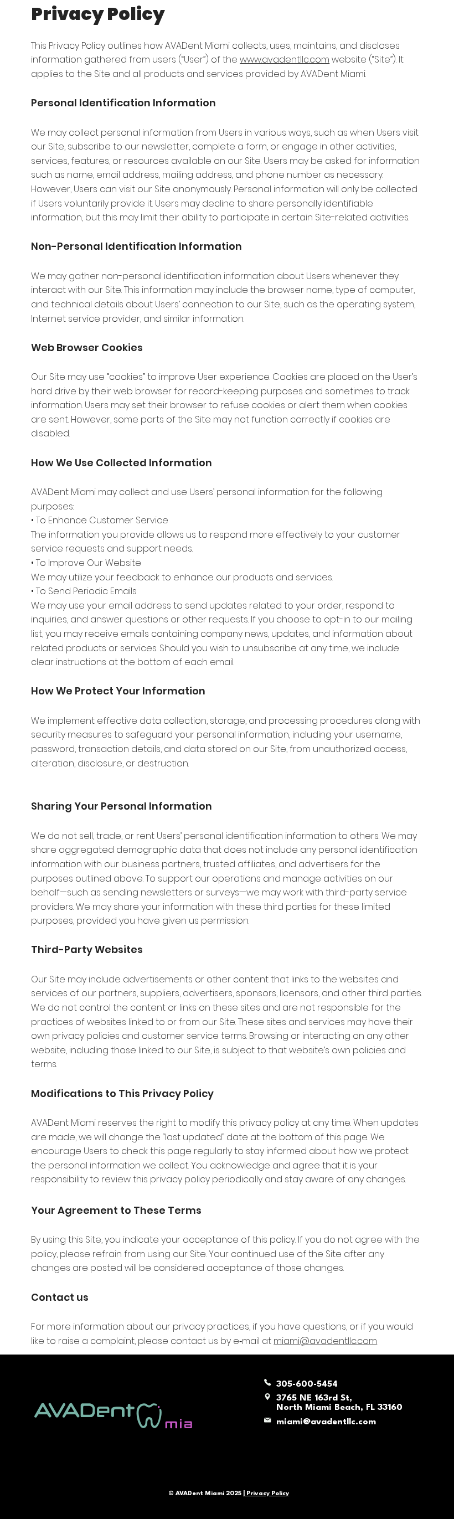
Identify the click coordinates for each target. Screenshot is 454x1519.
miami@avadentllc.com (325, 1341)
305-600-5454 (307, 1384)
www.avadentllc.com (284, 59)
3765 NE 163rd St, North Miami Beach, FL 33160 (339, 1403)
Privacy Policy (267, 1494)
